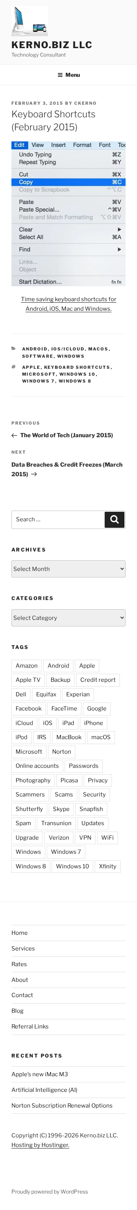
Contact (22, 995)
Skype (61, 809)
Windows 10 (77, 374)
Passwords (84, 765)
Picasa (69, 780)
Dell (21, 694)
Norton (61, 751)
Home (19, 932)
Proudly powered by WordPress (49, 1191)
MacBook (68, 737)
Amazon (27, 665)
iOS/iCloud (68, 349)
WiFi (107, 837)
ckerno (85, 103)
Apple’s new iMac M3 (39, 1074)
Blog (17, 1010)
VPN (85, 837)
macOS (98, 349)
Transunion (56, 823)
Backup (60, 679)
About (19, 979)
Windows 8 (75, 381)
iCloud (24, 723)
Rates (19, 964)
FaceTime (64, 708)
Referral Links (30, 1026)
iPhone (93, 723)
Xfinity (107, 866)
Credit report (98, 679)
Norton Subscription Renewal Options (62, 1105)
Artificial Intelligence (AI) (44, 1090)
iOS (48, 723)
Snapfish (91, 809)
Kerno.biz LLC (52, 44)
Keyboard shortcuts (77, 367)
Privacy (98, 780)
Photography (33, 780)
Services (23, 948)
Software (38, 356)
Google (97, 708)
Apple (31, 367)
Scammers (30, 794)
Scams (64, 794)
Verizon (59, 837)
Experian (78, 694)
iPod (21, 737)
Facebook (28, 708)
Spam (23, 823)
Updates (92, 823)
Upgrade (27, 837)
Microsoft (39, 374)
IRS (41, 737)
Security (94, 794)
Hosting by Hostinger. (40, 1145)
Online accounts (37, 765)
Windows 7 (38, 381)
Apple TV (28, 679)
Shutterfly (29, 809)
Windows (71, 356)
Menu (72, 74)
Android (35, 349)
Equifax (46, 694)
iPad (68, 723)
